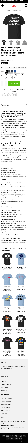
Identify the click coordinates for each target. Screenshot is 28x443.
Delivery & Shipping (6, 398)
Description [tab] (5, 105)
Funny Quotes (16, 10)
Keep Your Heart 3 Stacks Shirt (7, 288)
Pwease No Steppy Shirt (7, 309)
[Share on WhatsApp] (2, 94)
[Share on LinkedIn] (16, 94)
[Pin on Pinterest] (13, 94)
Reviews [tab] (4, 108)
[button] (2, 5)
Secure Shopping (5, 407)
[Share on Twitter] (8, 94)
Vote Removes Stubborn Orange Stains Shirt (21, 353)
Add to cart (14, 83)
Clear (25, 65)
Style (2, 67)
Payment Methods (6, 401)
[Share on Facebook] (5, 94)
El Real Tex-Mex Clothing (16, 441)
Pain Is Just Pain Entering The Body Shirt (7, 353)
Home (8, 10)
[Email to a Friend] (10, 94)
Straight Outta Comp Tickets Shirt (21, 330)
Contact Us (4, 390)
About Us (3, 381)
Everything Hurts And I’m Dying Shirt (7, 268)
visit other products (20, 242)
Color (2, 71)
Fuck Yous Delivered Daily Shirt (21, 268)
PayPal (9, 183)
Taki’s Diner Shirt (21, 288)
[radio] (6, 71)
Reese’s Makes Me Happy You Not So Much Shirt (7, 331)
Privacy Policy (5, 413)
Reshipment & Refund (7, 404)
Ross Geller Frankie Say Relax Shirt (21, 309)
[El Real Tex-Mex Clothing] (14, 5)
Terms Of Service (5, 410)
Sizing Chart (4, 387)
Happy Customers (6, 384)
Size (2, 75)
